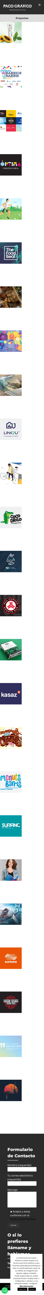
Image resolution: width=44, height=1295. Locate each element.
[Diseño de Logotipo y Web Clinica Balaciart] (11, 1046)
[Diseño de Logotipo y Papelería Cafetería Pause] (11, 297)
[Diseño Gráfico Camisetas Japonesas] (11, 1090)
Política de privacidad (22, 1219)
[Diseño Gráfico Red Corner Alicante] (11, 605)
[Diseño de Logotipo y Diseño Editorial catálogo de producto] (11, 429)
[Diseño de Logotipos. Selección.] (11, 120)
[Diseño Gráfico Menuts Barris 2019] (11, 473)
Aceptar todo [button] (22, 1289)
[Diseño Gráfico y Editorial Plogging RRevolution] (11, 209)
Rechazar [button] (32, 1289)
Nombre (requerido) (19, 1165)
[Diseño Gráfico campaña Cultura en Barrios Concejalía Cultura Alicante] (11, 76)
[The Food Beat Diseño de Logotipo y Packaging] (11, 253)
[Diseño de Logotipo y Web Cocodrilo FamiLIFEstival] (11, 517)
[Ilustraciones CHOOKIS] (11, 738)
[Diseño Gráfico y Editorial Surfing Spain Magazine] (11, 826)
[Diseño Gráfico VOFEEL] (11, 914)
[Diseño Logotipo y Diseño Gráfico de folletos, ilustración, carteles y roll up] (11, 782)
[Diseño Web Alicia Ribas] (11, 870)
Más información (26, 1286)
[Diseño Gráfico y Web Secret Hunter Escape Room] (11, 1002)
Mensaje (12, 1189)
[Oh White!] (11, 32)
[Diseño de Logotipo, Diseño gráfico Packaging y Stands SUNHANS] (11, 958)
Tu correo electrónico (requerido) (20, 1177)
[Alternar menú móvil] (40, 5)
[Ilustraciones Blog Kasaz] (11, 341)
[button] (4, 1290)
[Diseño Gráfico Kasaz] (11, 693)
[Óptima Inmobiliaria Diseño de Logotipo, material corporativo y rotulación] (11, 165)
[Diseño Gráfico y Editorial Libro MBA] (11, 649)
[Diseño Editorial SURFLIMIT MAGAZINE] (11, 385)
